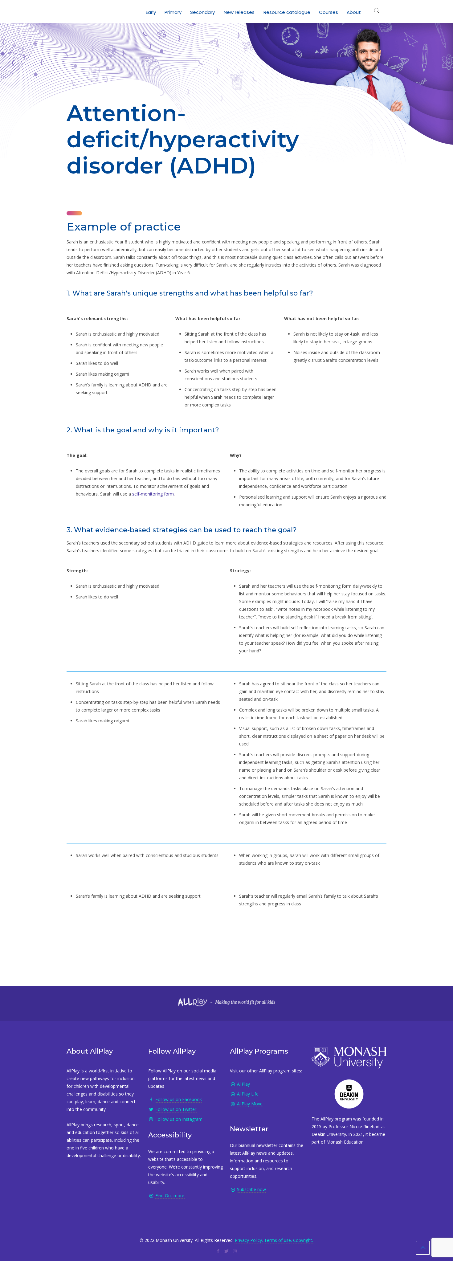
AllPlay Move (250, 1104)
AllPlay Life (248, 1094)
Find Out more (169, 1195)
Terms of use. (278, 1240)
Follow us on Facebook (178, 1099)
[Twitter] (226, 1251)
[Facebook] (218, 1251)
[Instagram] (234, 1251)
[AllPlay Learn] (72, 11)
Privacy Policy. (249, 1240)
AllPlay (243, 1084)
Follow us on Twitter (175, 1109)
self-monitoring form (153, 494)
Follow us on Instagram (178, 1119)
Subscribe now (251, 1189)
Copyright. (303, 1240)
